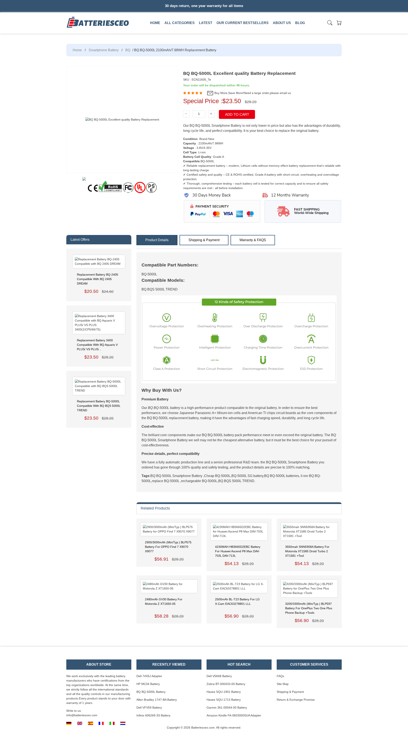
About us (282, 23)
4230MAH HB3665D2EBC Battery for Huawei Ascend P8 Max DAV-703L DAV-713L (237, 551)
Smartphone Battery (104, 50)
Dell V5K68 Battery (219, 676)
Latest (205, 23)
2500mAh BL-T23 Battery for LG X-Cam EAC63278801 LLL (237, 601)
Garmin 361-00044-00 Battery (227, 707)
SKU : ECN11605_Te (197, 79)
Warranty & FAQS (252, 240)
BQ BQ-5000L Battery (151, 691)
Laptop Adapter (152, 32)
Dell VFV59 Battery (149, 707)
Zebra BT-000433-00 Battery (226, 684)
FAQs (280, 676)
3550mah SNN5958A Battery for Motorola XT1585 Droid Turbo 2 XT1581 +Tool (307, 551)
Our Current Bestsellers (243, 23)
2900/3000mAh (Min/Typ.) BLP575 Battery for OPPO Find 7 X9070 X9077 (168, 547)
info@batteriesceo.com (81, 715)
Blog (300, 23)
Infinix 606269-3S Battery (153, 715)
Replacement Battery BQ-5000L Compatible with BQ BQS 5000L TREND (98, 406)
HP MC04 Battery (148, 684)
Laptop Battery (212, 32)
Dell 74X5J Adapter (149, 676)
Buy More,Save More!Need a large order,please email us (252, 93)
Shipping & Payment (204, 240)
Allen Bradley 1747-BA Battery (156, 699)
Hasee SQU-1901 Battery (224, 691)
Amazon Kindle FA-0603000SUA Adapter (234, 715)
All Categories (179, 23)
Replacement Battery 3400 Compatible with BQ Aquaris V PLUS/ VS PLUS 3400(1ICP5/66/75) (97, 345)
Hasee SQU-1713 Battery (224, 699)
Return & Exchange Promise (296, 699)
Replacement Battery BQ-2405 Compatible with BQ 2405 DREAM (97, 279)
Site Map (283, 684)
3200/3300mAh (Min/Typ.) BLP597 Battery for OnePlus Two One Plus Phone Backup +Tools (308, 608)
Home (155, 23)
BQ (127, 50)
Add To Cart (237, 114)
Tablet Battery (271, 32)
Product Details (157, 240)
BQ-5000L (149, 274)
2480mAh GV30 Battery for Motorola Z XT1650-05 (163, 601)
